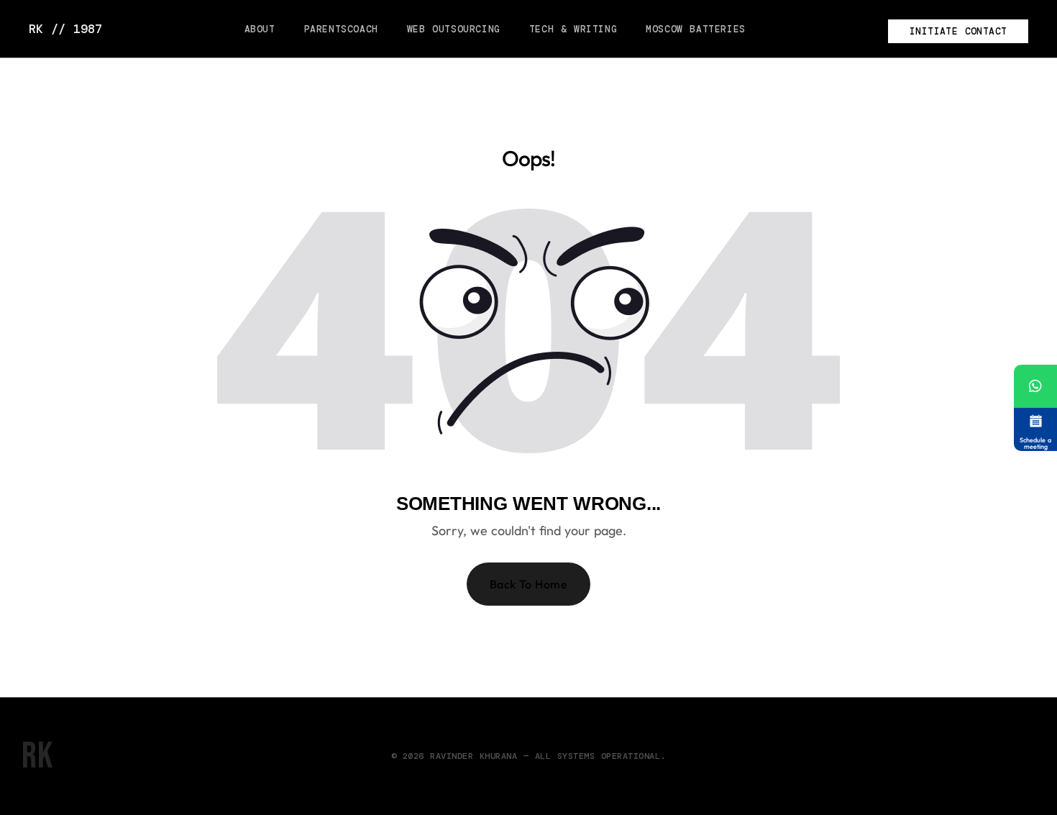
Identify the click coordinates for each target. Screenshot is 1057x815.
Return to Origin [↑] (985, 756)
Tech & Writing (573, 29)
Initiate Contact (958, 31)
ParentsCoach (341, 29)
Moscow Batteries (696, 29)
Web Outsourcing (453, 29)
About (259, 29)
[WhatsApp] (1035, 386)
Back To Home (529, 584)
